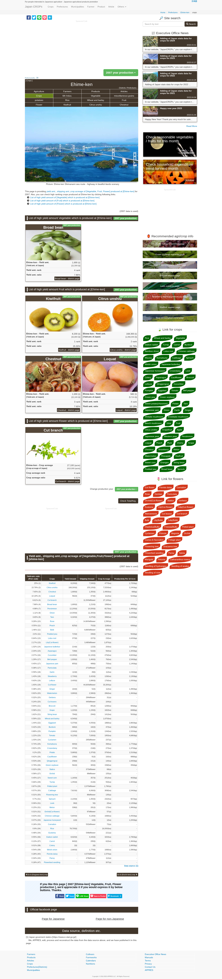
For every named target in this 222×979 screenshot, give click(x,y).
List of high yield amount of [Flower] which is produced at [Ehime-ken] (63, 204)
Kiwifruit (67, 104)
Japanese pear (152, 436)
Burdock (52, 727)
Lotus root (52, 638)
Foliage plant (174, 540)
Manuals (149, 957)
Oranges (164, 462)
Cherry (180, 443)
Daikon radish (52, 837)
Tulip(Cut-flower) (185, 507)
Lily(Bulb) (158, 520)
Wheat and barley (95, 100)
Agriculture (39, 91)
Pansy (52, 858)
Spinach (52, 799)
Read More (191, 126)
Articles (124, 91)
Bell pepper (52, 659)
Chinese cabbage (52, 816)
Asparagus (52, 651)
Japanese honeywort (52, 820)
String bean (52, 714)
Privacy (148, 964)
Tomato (52, 735)
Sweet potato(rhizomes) (156, 403)
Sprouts (181, 469)
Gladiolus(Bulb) (152, 527)
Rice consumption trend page (170, 318)
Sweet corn (52, 778)
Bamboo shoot (152, 351)
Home (162, 12)
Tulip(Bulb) (173, 520)
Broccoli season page (170, 275)
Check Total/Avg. (128, 501)
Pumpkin (52, 731)
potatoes (39, 100)
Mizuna (148, 358)
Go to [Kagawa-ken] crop (37, 875)
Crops (50, 6)
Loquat (52, 596)
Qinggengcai (52, 761)
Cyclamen (52, 740)
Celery (52, 845)
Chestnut (124, 104)
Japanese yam (52, 664)
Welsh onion (52, 850)
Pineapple (166, 456)
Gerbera (52, 697)
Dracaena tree (170, 546)
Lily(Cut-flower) (52, 642)
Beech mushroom (153, 423)
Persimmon (52, 609)
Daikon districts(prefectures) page (170, 265)
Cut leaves (52, 702)
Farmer (90, 6)
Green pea (150, 397)
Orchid (52, 774)
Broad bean (52, 604)
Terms (148, 960)
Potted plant (52, 786)
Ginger (52, 689)
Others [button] (121, 6)
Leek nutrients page (169, 286)
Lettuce (52, 681)
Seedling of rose (152, 572)
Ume (169, 423)
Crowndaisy (52, 748)
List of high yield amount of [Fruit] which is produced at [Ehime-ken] (62, 200)
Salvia (182, 553)
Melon (52, 807)
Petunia (161, 559)
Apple (179, 429)
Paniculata (52, 668)
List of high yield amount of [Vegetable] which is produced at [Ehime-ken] (65, 197)
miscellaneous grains (124, 96)
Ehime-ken (184, 12)
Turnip (52, 782)
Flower (39, 104)
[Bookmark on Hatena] (50, 17)
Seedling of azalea (180, 566)
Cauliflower (52, 757)
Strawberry (52, 676)
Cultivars (90, 954)
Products (95, 91)
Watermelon (52, 693)
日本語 (194, 1)
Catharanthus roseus (180, 559)
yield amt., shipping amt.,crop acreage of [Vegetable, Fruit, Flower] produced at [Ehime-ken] (90, 191)
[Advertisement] (81, 44)
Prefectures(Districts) (37, 967)
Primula (162, 533)
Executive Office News (155, 954)
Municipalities (77, 6)
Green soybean (52, 765)
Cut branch (52, 600)
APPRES (149, 970)
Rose (52, 621)
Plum (169, 443)
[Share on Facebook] (29, 17)
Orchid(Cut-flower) (52, 812)
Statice (52, 769)
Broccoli (52, 706)
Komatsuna (52, 744)
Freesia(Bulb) (170, 527)
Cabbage (52, 790)
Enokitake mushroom (178, 416)
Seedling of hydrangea (155, 566)
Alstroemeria (151, 513)
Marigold (149, 559)
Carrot (52, 841)
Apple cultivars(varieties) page (170, 244)
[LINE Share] (39, 17)
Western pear (170, 436)
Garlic (52, 672)
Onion (52, 613)
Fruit (124, 100)
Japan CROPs (33, 6)
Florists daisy (52, 854)
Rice (67, 100)
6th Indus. (67, 96)
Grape (52, 710)
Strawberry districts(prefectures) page (170, 296)
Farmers (67, 91)
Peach (52, 626)
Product (101, 6)
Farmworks (91, 957)
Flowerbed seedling (52, 862)
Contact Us (150, 967)
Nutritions (90, 964)
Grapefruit (167, 429)
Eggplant (52, 723)
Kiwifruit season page (170, 307)
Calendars (91, 960)
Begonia (175, 533)
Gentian (158, 494)
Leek (52, 803)
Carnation (52, 824)
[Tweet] (34, 17)
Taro (52, 617)
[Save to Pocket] (44, 17)
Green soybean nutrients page (170, 254)
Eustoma (52, 833)
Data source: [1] (131, 866)
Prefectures (62, 6)
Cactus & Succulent (154, 540)
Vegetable (95, 96)
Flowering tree (52, 795)
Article (111, 6)
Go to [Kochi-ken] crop (126, 875)
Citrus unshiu (95, 104)
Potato (52, 752)
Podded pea (52, 634)
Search (192, 24)
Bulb (52, 630)
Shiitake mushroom (154, 416)
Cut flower (52, 685)
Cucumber (52, 655)
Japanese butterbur (52, 647)
